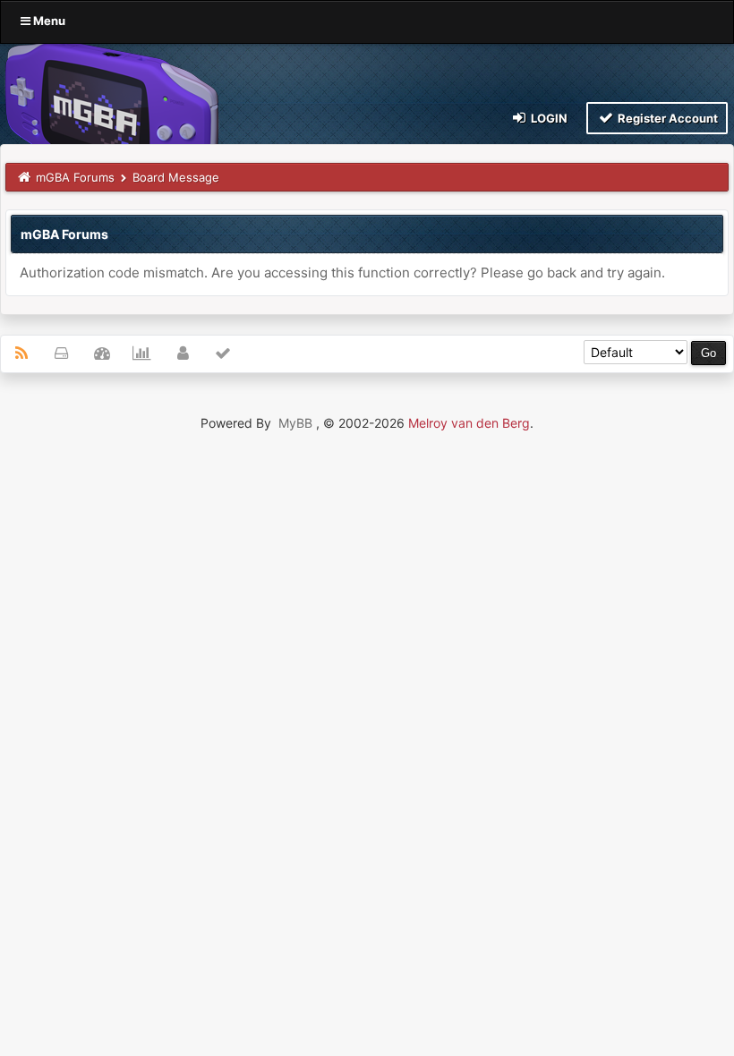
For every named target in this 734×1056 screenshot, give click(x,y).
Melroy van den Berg (469, 422)
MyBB (295, 422)
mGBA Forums (75, 177)
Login (548, 118)
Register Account (666, 118)
